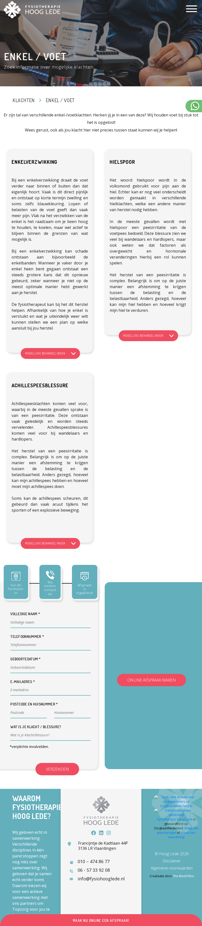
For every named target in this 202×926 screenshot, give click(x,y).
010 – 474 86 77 (94, 861)
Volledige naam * (25, 613)
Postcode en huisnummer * (34, 704)
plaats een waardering (182, 835)
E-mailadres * (22, 681)
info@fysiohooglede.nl (101, 879)
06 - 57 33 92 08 (94, 870)
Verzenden (57, 769)
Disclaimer (172, 861)
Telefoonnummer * (27, 636)
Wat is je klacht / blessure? (35, 726)
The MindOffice (183, 876)
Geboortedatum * (25, 659)
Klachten (24, 100)
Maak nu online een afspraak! (101, 920)
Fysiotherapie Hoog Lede (174, 819)
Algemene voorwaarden (172, 868)
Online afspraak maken (151, 680)
